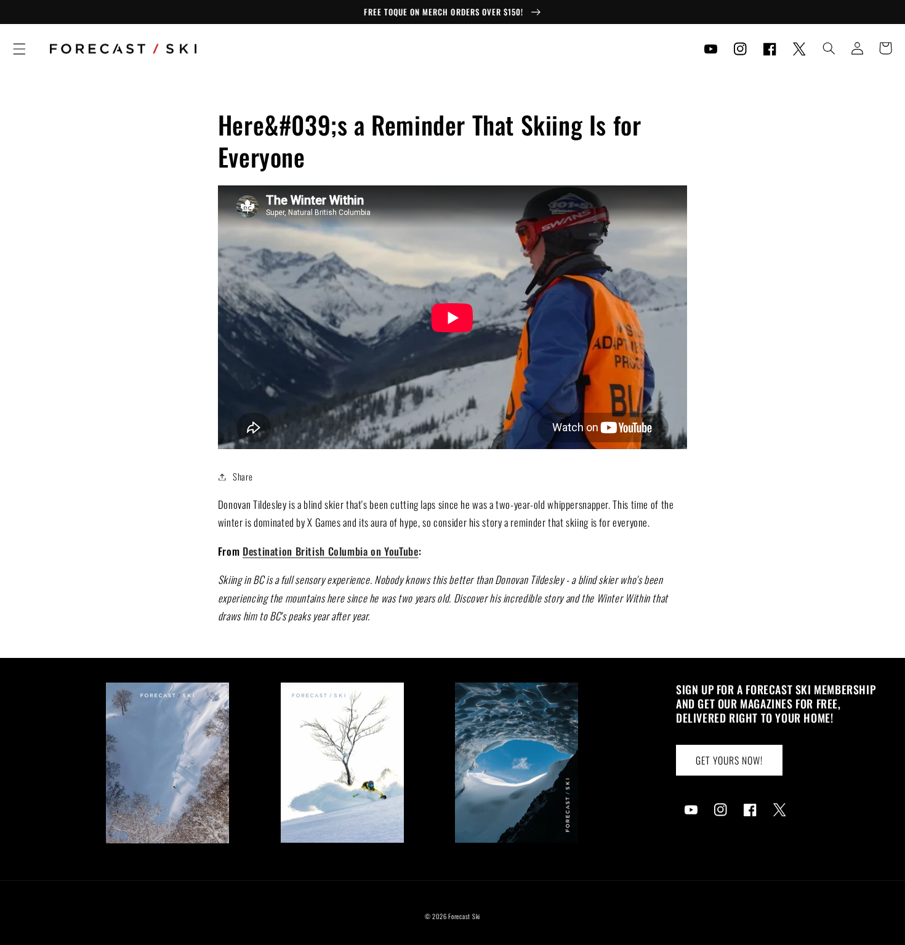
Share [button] (242, 476)
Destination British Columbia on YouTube (331, 551)
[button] (19, 48)
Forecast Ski (464, 916)
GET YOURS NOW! (729, 760)
